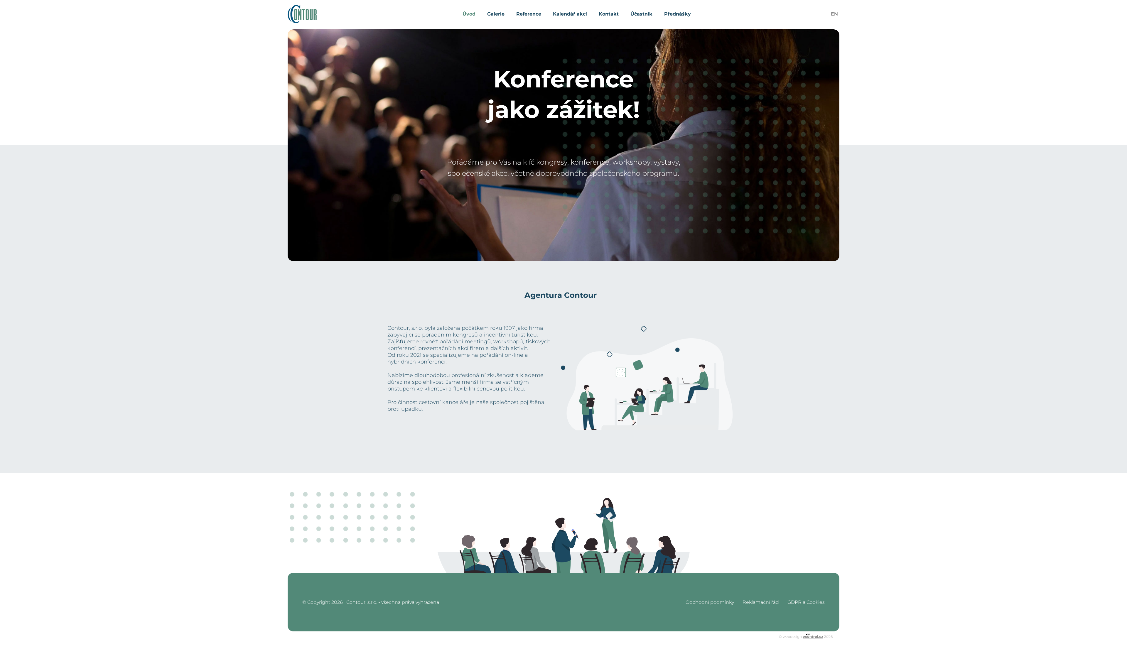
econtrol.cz (813, 636)
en (834, 14)
